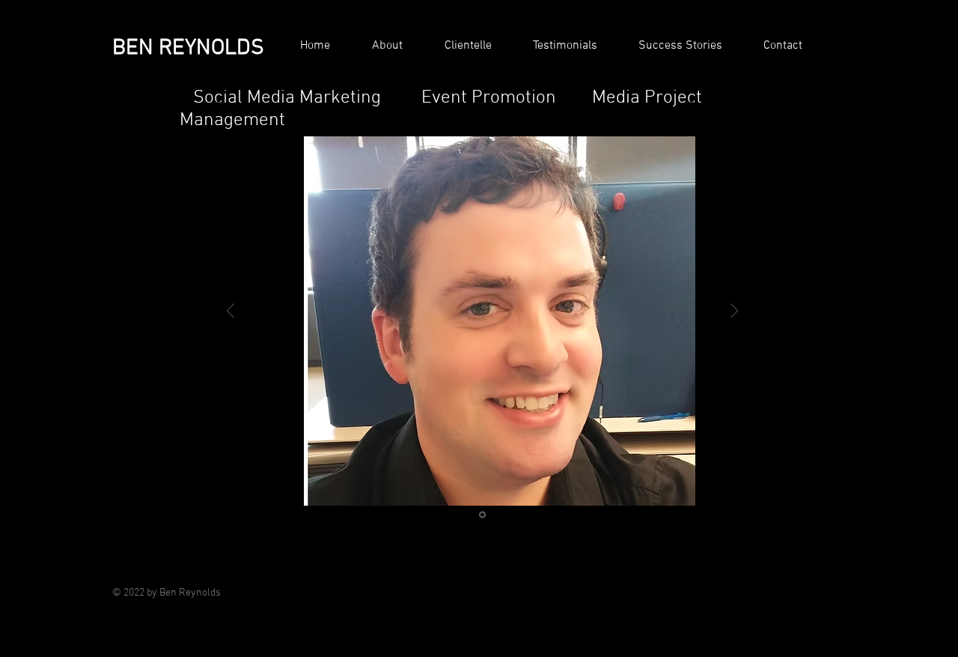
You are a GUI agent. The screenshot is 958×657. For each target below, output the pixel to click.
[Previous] (230, 312)
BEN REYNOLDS (188, 48)
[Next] (734, 312)
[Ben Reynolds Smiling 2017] (482, 515)
